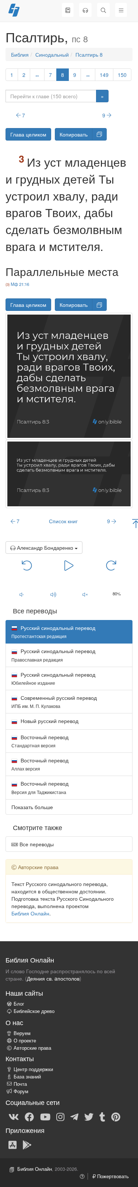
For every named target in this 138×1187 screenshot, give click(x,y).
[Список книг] (68, 10)
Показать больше (32, 807)
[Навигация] (121, 10)
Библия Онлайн (30, 913)
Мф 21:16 (20, 284)
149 (104, 74)
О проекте (25, 1040)
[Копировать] (99, 134)
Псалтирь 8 (89, 54)
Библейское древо (34, 1011)
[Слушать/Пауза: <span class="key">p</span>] (69, 564)
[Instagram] (60, 1116)
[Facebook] (29, 1116)
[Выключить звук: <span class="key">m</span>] (85, 594)
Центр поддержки (33, 1069)
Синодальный (52, 54)
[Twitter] (88, 1116)
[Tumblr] (102, 1116)
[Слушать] (85, 10)
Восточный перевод (39, 740)
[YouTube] (45, 1116)
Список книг (63, 521)
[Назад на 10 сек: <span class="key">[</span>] (27, 564)
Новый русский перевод (48, 720)
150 (122, 74)
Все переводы (36, 844)
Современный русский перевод (54, 701)
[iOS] (12, 1144)
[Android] (27, 1144)
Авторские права (32, 1048)
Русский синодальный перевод (53, 654)
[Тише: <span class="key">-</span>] (21, 594)
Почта (20, 1084)
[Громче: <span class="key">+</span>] (53, 594)
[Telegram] (74, 1116)
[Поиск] (103, 10)
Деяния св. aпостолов (53, 978)
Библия (20, 54)
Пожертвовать (112, 1176)
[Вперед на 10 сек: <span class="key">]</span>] (111, 564)
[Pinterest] (115, 1116)
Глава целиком (28, 134)
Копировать (74, 134)
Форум (21, 1091)
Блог (19, 1003)
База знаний (27, 1076)
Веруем (22, 1033)
